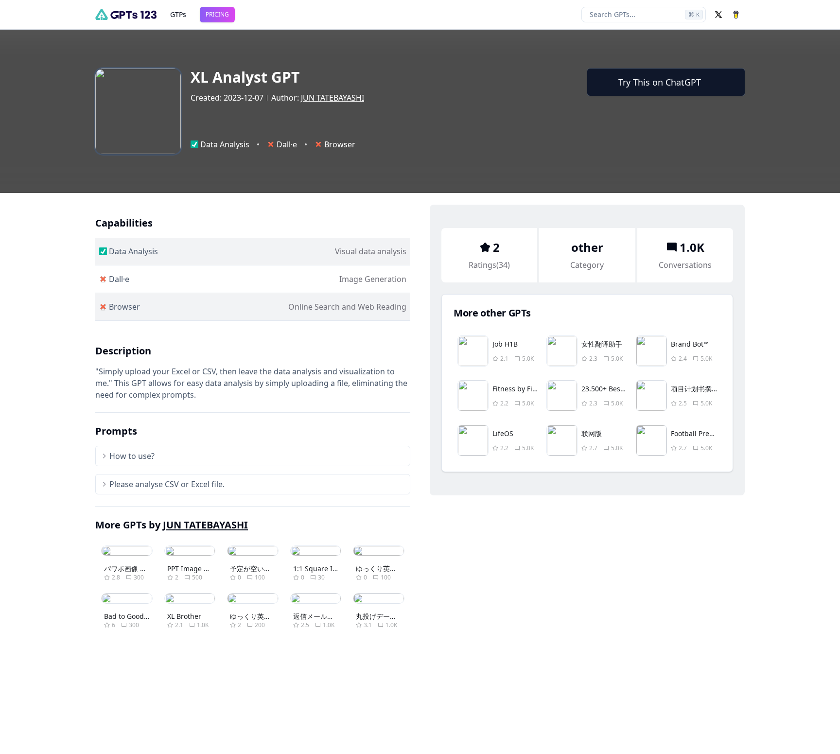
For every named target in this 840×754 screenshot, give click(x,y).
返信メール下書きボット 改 (335, 616)
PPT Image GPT (191, 568)
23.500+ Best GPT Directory (625, 388)
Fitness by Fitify (517, 388)
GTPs (178, 14)
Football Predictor (699, 433)
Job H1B (505, 344)
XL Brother (184, 616)
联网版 (591, 433)
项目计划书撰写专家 (701, 388)
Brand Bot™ (690, 344)
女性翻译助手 (601, 344)
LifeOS (502, 433)
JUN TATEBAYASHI (332, 97)
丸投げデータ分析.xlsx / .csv (399, 616)
